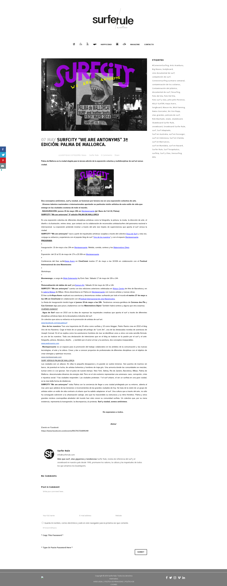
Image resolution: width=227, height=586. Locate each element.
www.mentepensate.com (51, 357)
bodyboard (168, 69)
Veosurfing (177, 153)
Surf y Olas (165, 153)
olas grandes (158, 115)
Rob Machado (158, 119)
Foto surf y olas (159, 100)
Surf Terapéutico (171, 149)
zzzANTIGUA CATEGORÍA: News (72, 155)
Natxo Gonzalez (159, 111)
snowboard (157, 126)
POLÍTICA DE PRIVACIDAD (114, 581)
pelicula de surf (172, 115)
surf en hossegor (177, 134)
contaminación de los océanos (166, 84)
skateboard (177, 119)
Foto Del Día (169, 96)
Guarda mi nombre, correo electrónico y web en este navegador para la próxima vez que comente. (86, 523)
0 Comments (106, 155)
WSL (154, 157)
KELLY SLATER (158, 103)
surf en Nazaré (176, 145)
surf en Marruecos (160, 142)
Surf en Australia (160, 134)
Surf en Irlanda (177, 138)
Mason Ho (167, 107)
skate (168, 119)
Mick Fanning (179, 107)
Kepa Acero (171, 103)
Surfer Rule (94, 155)
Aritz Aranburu (176, 65)
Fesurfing (175, 92)
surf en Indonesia (160, 138)
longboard (157, 107)
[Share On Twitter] (3, 155)
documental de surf (161, 92)
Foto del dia (157, 96)
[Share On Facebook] (3, 149)
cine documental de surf (163, 73)
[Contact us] (3, 166)
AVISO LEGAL (98, 581)
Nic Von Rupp (174, 111)
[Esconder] (1, 170)
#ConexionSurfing (160, 65)
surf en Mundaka (160, 145)
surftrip (155, 153)
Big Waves (157, 69)
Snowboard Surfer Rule (174, 126)
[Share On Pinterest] (3, 160)
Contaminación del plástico (164, 88)
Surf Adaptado (164, 130)
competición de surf (161, 77)
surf (154, 130)
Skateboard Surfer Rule (163, 122)
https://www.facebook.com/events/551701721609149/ (65, 431)
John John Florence (176, 100)
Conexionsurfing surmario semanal (168, 80)
